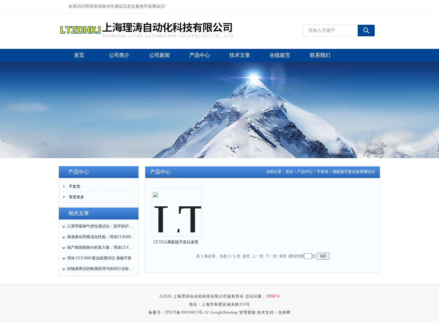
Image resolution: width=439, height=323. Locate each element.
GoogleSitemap (224, 312)
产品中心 (305, 171)
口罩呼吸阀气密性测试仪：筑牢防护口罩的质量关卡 (101, 226)
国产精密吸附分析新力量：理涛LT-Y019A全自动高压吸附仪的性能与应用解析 (101, 247)
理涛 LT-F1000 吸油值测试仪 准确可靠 (99, 258)
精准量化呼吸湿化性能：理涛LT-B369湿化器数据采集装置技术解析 (101, 237)
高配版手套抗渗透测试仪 (354, 171)
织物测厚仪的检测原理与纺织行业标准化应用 (101, 268)
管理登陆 (247, 312)
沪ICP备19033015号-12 (187, 312)
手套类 (74, 186)
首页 (289, 171)
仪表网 (284, 312)
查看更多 (76, 197)
